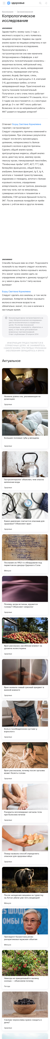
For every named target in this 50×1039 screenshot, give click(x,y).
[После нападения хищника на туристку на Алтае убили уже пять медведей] (25, 886)
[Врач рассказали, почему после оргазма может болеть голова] (25, 761)
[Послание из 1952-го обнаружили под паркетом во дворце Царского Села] (25, 553)
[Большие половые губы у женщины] (25, 429)
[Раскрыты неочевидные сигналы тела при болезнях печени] (25, 803)
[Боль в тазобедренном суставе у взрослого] (25, 720)
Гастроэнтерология (25, 12)
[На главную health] (17, 3)
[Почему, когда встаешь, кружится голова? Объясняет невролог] (25, 595)
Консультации (7, 12)
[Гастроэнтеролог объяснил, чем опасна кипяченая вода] (25, 470)
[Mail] (8, 3)
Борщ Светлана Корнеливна (26, 124)
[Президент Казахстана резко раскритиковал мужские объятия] (25, 927)
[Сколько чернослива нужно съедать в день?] (25, 1011)
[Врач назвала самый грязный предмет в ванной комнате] (25, 678)
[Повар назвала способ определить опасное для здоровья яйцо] (25, 844)
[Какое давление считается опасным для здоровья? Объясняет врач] (25, 512)
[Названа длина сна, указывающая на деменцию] (25, 387)
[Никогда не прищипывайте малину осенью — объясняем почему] (25, 969)
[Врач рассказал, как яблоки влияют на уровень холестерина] (25, 637)
